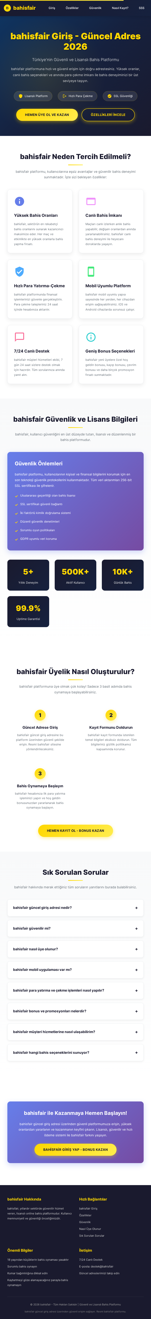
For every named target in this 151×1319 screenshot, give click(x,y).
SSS (141, 8)
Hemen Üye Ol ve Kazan (47, 115)
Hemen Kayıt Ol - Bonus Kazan (75, 831)
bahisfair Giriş (88, 1208)
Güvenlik (95, 8)
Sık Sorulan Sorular (91, 1235)
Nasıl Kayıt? (120, 8)
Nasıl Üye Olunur (90, 1229)
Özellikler (72, 8)
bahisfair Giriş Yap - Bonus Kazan (75, 1150)
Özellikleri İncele (108, 115)
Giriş (52, 8)
